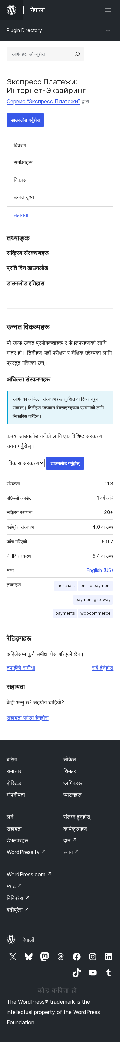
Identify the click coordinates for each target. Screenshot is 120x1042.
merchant (65, 585)
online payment (95, 585)
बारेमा (12, 759)
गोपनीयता (16, 794)
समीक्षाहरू (23, 162)
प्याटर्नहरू (72, 794)
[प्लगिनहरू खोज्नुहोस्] (77, 54)
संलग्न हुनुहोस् (76, 816)
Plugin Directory (24, 30)
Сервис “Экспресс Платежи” (43, 101)
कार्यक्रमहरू (75, 828)
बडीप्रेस (18, 909)
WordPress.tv (26, 852)
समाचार (14, 771)
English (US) (100, 570)
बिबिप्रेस (18, 898)
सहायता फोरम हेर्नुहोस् (28, 717)
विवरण (20, 145)
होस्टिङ (14, 783)
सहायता (20, 215)
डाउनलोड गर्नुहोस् (25, 120)
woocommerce (95, 613)
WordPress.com (29, 874)
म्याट (14, 886)
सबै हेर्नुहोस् (102, 667)
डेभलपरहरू (17, 840)
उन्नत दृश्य (24, 197)
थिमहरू (70, 771)
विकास (20, 180)
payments (65, 613)
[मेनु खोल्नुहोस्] (109, 10)
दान (70, 840)
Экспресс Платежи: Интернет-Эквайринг (46, 86)
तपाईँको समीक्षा (21, 667)
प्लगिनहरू (72, 783)
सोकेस (69, 759)
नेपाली (28, 939)
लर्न (10, 816)
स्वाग (71, 852)
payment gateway (93, 599)
